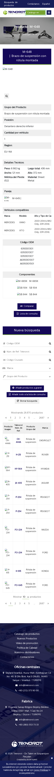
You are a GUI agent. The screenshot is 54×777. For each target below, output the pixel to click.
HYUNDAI (45, 469)
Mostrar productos (27, 597)
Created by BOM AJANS (27, 760)
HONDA (45, 571)
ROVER (45, 455)
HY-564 (18, 469)
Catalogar (26, 35)
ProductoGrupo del (30, 428)
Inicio (14, 35)
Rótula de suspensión (30, 440)
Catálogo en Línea (33, 13)
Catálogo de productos (27, 634)
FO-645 (18, 585)
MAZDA (45, 530)
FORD (45, 553)
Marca (45, 428)
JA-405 (18, 483)
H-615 (18, 571)
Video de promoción (27, 643)
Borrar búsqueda (28, 401)
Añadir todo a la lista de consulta (28, 395)
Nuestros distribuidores (27, 652)
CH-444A (18, 440)
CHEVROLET (45, 441)
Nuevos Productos (27, 639)
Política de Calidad (27, 648)
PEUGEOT (45, 497)
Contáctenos (27, 657)
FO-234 (18, 530)
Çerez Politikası (41, 770)
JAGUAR (45, 483)
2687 (41, 418)
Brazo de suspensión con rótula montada (26, 114)
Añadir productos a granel (28, 388)
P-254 (18, 497)
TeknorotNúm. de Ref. (18, 428)
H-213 (18, 455)
